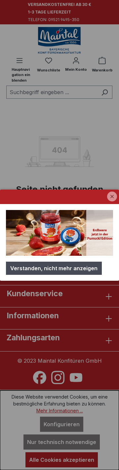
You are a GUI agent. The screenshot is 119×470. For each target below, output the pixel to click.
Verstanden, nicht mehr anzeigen (54, 268)
